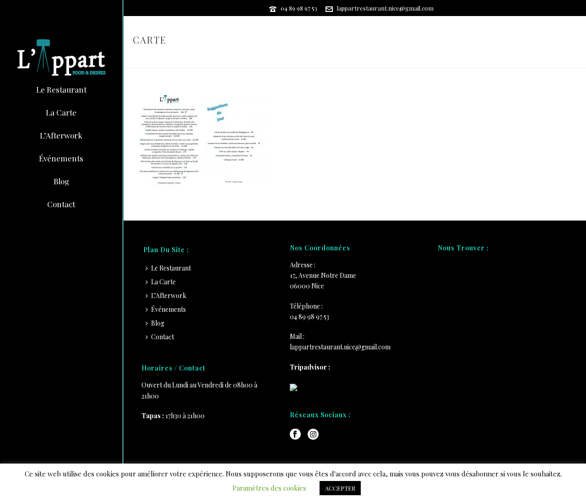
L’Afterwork (168, 295)
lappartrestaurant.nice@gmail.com (385, 8)
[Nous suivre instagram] (313, 435)
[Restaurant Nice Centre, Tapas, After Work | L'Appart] (61, 57)
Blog (157, 323)
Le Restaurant (171, 268)
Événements (168, 309)
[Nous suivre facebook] (295, 435)
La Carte (163, 281)
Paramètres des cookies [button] (269, 487)
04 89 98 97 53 (299, 8)
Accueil (510, 59)
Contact (162, 336)
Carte (537, 59)
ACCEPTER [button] (340, 488)
